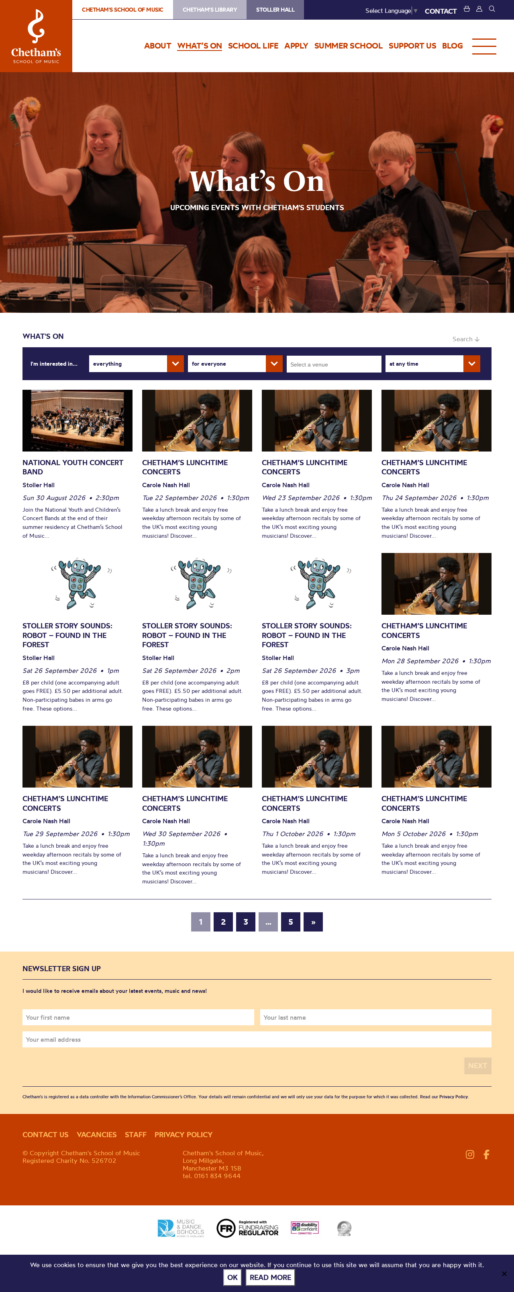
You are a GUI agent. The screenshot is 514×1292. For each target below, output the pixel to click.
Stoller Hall (275, 9)
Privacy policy (184, 1134)
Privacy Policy (453, 1097)
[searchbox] (336, 364)
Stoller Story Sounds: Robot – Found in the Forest (67, 635)
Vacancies (97, 1134)
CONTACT (441, 11)
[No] (504, 1274)
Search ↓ (466, 339)
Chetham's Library (210, 9)
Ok (232, 1277)
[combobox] (334, 364)
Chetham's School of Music (36, 36)
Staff (136, 1134)
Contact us (45, 1134)
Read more (270, 1277)
